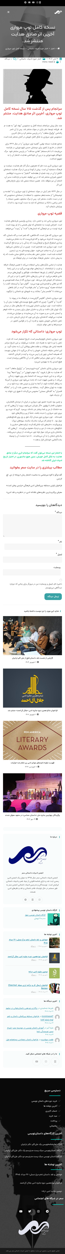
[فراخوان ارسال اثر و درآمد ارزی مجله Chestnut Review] (54, 988)
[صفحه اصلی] (58, 48)
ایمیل (59, 554)
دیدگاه (58, 511)
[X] (32, 900)
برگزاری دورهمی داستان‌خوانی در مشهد (21, 1008)
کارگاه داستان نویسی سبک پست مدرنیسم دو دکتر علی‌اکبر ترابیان (33, 1156)
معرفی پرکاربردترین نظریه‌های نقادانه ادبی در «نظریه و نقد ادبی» (34, 492)
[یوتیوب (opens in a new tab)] (33, 2)
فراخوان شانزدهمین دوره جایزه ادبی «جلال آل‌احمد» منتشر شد (32, 710)
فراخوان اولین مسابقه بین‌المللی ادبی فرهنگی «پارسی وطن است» (34, 485)
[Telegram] (26, 900)
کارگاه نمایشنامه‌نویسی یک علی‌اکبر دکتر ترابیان (41, 1144)
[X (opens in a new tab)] (40, 2)
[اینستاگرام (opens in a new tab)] (37, 2)
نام (60, 541)
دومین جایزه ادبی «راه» (38, 971)
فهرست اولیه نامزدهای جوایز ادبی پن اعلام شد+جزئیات (32, 763)
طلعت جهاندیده (47, 1039)
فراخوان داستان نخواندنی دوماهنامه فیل (22, 1039)
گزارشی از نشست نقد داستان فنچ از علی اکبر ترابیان (32, 658)
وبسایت (57, 567)
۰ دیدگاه (8, 59)
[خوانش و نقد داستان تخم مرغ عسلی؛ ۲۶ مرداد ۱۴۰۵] (54, 943)
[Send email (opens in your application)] (29, 2)
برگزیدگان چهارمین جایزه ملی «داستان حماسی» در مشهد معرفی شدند (32, 815)
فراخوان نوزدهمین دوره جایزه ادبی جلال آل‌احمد (28, 956)
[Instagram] (39, 900)
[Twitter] (29, 1211)
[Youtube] (36, 1061)
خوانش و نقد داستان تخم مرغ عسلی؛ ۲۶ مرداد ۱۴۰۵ (28, 941)
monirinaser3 (47, 1016)
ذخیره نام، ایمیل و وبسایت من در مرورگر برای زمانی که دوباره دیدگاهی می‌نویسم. (36, 585)
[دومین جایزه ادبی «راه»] (54, 973)
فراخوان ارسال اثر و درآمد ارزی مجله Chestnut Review (28, 987)
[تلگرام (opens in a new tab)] (25, 2)
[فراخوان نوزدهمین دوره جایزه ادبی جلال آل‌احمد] (54, 958)
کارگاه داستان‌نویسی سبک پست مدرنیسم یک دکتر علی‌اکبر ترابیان (33, 1150)
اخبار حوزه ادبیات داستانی (30, 59)
